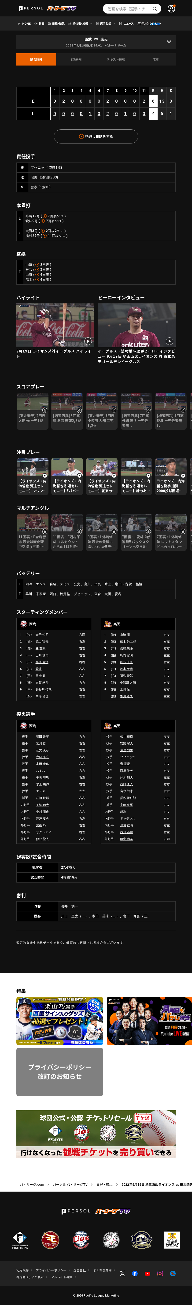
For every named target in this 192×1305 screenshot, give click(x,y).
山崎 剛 (125, 634)
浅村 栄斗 (126, 648)
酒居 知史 (126, 750)
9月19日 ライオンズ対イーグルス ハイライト (54, 354)
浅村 (29, 236)
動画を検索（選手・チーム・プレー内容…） (134, 9)
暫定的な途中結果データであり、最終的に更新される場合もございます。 (71, 942)
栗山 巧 (41, 825)
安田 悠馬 (126, 805)
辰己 (29, 269)
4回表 (44, 274)
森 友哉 (40, 648)
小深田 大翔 (128, 682)
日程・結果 (104, 1184)
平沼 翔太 (42, 805)
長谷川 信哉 (44, 689)
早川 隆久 (126, 696)
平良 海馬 (42, 777)
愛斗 (29, 221)
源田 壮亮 (42, 641)
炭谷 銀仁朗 (128, 798)
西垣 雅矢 (126, 770)
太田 (29, 231)
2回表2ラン (55, 231)
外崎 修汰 (42, 662)
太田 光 (125, 689)
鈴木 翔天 (126, 777)
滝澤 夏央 (42, 818)
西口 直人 (126, 784)
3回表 (44, 269)
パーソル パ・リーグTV (70, 1184)
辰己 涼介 (126, 662)
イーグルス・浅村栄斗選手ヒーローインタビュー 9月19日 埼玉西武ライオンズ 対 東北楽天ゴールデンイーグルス (136, 356)
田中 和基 (126, 839)
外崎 (29, 216)
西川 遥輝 (126, 832)
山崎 (29, 265)
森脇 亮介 (42, 757)
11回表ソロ (57, 236)
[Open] (169, 42)
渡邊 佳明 (126, 825)
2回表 (44, 265)
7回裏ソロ (56, 216)
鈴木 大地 (126, 669)
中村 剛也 (42, 811)
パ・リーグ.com (32, 1184)
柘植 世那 (42, 798)
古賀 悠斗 (42, 682)
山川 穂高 (42, 655)
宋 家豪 (125, 764)
